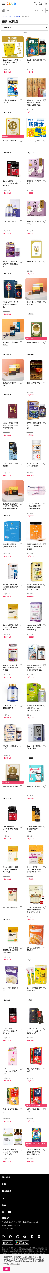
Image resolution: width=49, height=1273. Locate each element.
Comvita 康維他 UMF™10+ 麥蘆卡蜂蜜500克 (10, 183)
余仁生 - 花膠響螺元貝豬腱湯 (34, 949)
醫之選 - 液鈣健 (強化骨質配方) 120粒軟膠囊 (10, 586)
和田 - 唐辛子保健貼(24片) (10, 1110)
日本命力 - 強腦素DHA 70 (9, 101)
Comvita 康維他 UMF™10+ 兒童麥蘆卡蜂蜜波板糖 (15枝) (34, 869)
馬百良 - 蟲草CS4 (33, 342)
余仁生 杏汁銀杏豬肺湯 (10, 989)
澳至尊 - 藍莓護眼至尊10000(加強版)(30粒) (34, 425)
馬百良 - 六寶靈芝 (9, 141)
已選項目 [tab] (6, 27)
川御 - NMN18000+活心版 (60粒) (10, 1071)
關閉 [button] (6, 1269)
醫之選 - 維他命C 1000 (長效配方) (33, 464)
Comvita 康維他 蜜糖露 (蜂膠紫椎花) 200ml (34, 829)
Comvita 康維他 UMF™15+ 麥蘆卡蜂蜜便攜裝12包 (34, 1030)
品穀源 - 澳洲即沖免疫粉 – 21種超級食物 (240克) (34, 546)
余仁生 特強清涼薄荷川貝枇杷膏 (34, 989)
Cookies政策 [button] (15, 1264)
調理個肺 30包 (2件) (34, 262)
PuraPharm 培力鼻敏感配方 (10, 343)
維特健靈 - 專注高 (33, 786)
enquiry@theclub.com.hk (11, 1225)
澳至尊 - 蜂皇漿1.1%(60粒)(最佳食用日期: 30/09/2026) (34, 586)
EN (9, 1212)
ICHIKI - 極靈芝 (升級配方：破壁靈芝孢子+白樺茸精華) (10, 425)
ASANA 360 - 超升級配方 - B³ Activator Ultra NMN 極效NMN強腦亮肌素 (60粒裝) (34, 708)
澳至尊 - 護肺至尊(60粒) (34, 61)
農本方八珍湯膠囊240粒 (9, 384)
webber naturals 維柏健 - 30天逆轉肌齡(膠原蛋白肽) (34, 627)
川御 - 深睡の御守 (9, 221)
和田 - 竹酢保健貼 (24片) (33, 1070)
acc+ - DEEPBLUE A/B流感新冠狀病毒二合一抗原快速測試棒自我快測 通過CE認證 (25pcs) (34, 506)
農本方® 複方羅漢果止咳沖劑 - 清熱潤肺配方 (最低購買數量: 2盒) (10, 506)
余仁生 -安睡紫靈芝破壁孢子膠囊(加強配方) (10, 264)
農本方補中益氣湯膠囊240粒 (34, 303)
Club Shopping (7, 16)
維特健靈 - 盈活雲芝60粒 (34, 182)
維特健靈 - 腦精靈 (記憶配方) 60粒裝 (9, 545)
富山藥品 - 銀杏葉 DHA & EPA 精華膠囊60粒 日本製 (10, 1151)
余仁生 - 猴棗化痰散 (10, 907)
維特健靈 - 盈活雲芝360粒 (34, 222)
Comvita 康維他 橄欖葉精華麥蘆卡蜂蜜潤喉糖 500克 (10, 950)
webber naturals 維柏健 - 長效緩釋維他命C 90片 (10, 667)
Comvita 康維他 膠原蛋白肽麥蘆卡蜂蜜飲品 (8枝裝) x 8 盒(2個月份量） (34, 909)
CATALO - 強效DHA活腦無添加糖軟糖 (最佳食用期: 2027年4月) (34, 1152)
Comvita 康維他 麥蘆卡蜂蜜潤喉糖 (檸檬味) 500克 (10, 627)
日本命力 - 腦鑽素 (33, 141)
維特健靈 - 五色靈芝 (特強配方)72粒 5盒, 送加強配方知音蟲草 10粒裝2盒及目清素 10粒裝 (34, 102)
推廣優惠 (17, 16)
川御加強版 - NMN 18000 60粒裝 (9, 707)
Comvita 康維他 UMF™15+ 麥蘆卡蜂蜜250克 (10, 1030)
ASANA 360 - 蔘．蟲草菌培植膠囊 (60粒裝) (10, 304)
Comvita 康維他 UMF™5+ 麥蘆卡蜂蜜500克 (10, 829)
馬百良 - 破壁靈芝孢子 (10, 787)
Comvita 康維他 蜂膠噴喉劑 (10, 464)
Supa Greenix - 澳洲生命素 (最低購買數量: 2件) (10, 62)
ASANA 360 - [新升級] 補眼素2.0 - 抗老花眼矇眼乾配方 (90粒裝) (34, 667)
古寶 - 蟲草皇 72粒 (33, 383)
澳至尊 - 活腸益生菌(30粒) (10, 747)
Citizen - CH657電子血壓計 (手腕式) (34, 747)
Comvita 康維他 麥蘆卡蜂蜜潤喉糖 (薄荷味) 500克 (10, 869)
